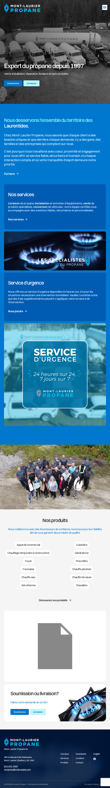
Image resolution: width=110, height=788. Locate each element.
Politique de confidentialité (38, 784)
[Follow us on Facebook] (94, 759)
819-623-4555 (11, 766)
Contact (79, 762)
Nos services (16, 219)
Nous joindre (15, 311)
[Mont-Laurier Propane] (22, 8)
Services (64, 758)
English (96, 754)
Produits (64, 762)
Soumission (13, 83)
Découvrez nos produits (53, 600)
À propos (9, 173)
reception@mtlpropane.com (17, 769)
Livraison (31, 83)
